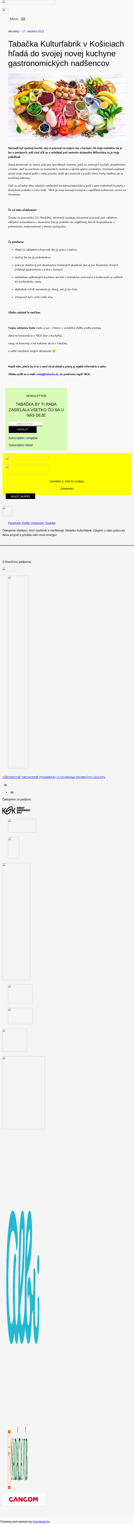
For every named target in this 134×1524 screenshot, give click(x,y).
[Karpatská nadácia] (14, 1050)
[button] (18, 19)
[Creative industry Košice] (20, 1002)
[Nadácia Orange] (16, 979)
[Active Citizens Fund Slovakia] (18, 767)
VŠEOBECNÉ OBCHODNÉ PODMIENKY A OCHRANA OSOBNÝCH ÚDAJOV (53, 777)
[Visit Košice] (13, 857)
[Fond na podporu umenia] (8, 570)
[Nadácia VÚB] (17, 1488)
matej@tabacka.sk (47, 374)
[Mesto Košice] (22, 831)
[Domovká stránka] (53, 2)
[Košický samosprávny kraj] (16, 813)
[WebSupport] (20, 1023)
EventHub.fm (41, 1521)
